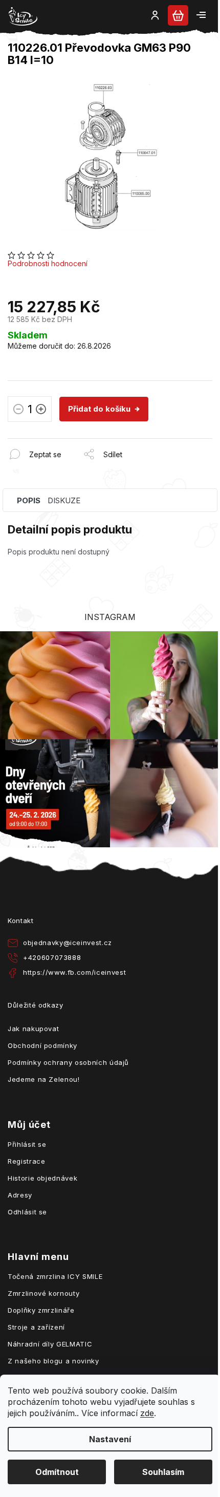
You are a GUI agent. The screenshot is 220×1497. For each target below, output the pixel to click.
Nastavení (110, 1439)
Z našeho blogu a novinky (53, 1361)
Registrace (27, 1161)
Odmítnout (57, 1472)
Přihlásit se (27, 1144)
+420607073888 (52, 957)
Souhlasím (163, 1472)
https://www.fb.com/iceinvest (74, 972)
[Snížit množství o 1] (18, 410)
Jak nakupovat (33, 1028)
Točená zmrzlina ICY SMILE (55, 1276)
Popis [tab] (28, 500)
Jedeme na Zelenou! (44, 1079)
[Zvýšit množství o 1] (41, 410)
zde (147, 1413)
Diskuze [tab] (64, 500)
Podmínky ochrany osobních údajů (68, 1062)
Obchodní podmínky (42, 1045)
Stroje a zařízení (36, 1327)
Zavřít (63, 443)
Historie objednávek (42, 1178)
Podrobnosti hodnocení (47, 263)
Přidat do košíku (99, 409)
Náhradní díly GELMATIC (50, 1344)
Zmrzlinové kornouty (43, 1293)
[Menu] (201, 15)
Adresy (20, 1195)
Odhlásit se (27, 1212)
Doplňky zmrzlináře (41, 1310)
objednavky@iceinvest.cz (67, 942)
